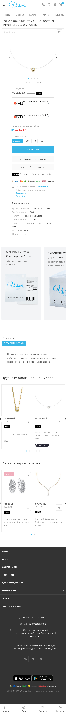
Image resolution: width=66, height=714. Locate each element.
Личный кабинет (13, 606)
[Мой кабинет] (55, 4)
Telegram (33, 659)
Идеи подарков (12, 582)
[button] (28, 79)
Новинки (8, 575)
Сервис (6, 598)
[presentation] (10, 58)
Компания (9, 590)
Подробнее (21, 196)
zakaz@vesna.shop (35, 623)
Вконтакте (25, 659)
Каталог (7, 551)
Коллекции (9, 567)
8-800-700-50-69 (33, 617)
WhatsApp (41, 659)
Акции (6, 559)
